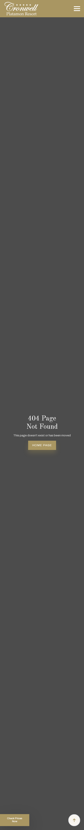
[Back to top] (74, 820)
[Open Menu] (77, 8)
